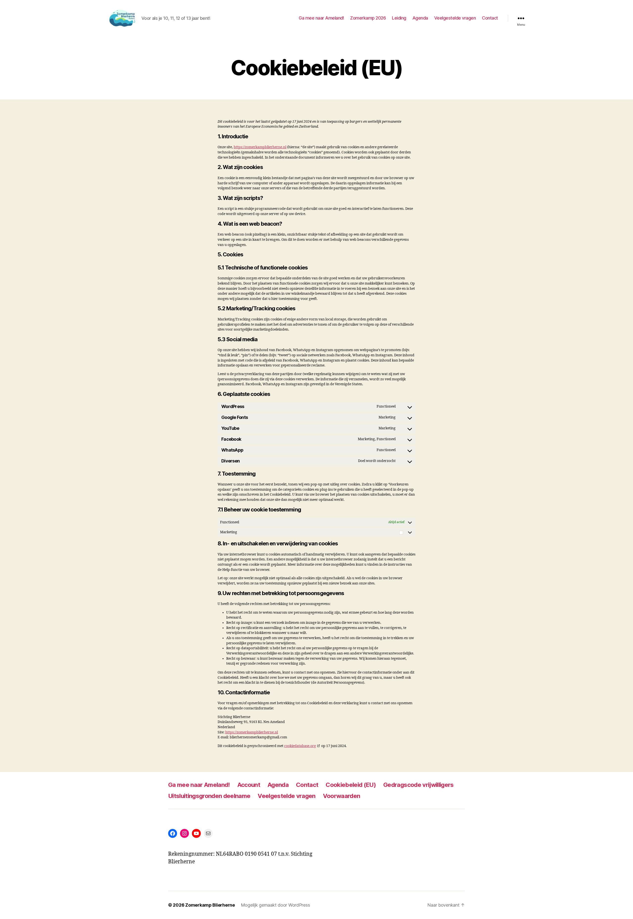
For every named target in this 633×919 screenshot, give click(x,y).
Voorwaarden (341, 795)
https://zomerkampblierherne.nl (260, 147)
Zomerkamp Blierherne (210, 905)
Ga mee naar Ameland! (321, 18)
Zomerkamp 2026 (368, 18)
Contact (490, 18)
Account (248, 784)
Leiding (399, 18)
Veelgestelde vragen (455, 18)
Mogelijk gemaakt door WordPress (275, 905)
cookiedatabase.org (300, 746)
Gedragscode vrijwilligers (418, 784)
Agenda (420, 18)
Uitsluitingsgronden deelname (209, 795)
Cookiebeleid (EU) (351, 784)
